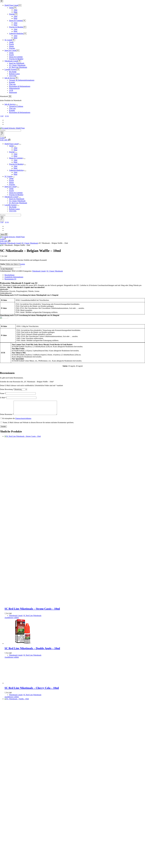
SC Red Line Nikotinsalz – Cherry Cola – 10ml (32, 831)
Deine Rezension (7, 414)
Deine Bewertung (7, 389)
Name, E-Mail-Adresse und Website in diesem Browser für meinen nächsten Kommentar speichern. (38, 422)
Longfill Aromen (11, 205)
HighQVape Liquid (11, 144)
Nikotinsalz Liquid (11, 197)
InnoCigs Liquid (10, 187)
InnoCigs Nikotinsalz (16, 199)
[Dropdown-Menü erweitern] (20, 144)
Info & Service (10, 104)
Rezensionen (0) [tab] (10, 279)
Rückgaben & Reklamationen (19, 112)
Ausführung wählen (12, 618)
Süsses (11, 182)
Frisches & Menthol (16, 164)
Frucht (11, 180)
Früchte (11, 152)
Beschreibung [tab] (9, 275)
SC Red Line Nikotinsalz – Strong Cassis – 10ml (32, 608)
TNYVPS (12, 211)
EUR (7, 116)
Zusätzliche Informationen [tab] (14, 277)
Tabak (11, 146)
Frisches (12, 184)
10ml (15, 148)
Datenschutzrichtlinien (23, 418)
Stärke (2, 264)
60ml (15, 150)
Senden (3, 426)
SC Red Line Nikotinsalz (18, 203)
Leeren (22, 264)
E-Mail (3, 398)
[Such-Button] (2, 134)
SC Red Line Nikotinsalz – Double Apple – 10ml (32, 648)
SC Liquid (8, 176)
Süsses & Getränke (16, 158)
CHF (2, 116)
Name (3, 393)
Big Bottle (12, 207)
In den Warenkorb (6, 269)
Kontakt (12, 110)
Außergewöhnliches (16, 170)
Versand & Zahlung (16, 106)
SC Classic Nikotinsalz (17, 201)
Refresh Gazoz (14, 209)
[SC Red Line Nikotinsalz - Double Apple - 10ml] (22, 643)
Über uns (12, 108)
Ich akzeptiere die (16, 418)
